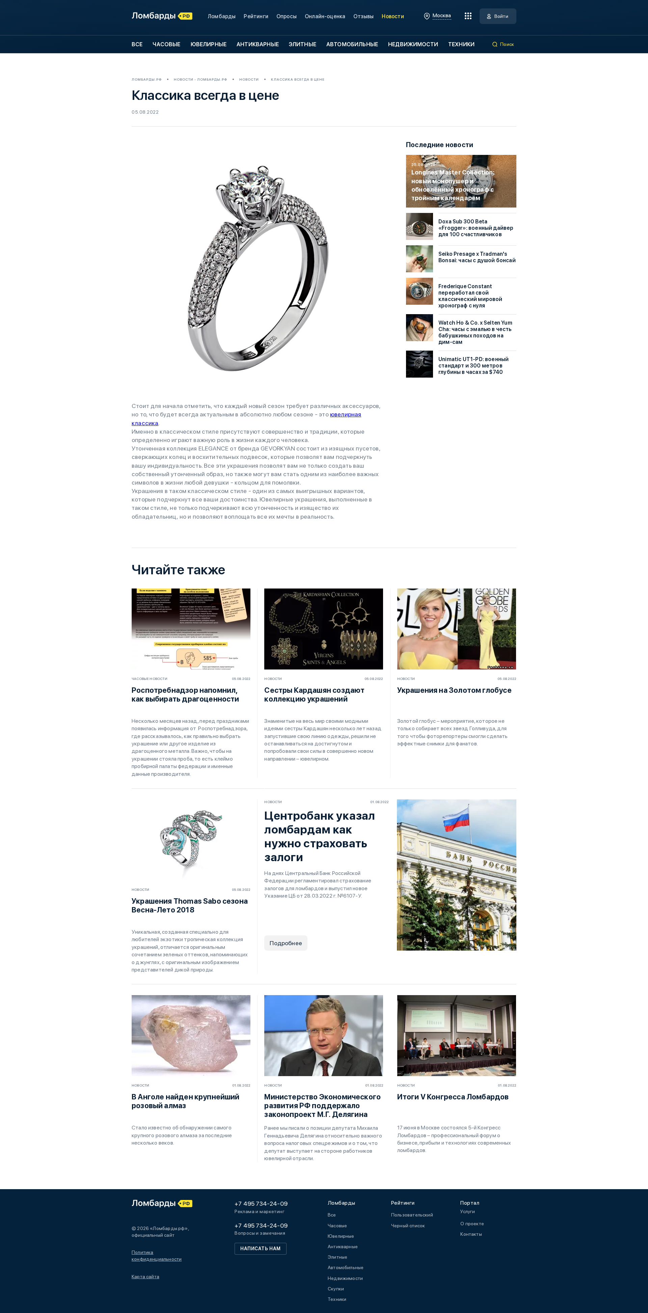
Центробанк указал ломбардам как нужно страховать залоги (319, 836)
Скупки (336, 1288)
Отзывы (363, 16)
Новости (393, 16)
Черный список (408, 1225)
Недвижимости (413, 44)
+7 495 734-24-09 (261, 1203)
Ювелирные (208, 44)
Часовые (166, 44)
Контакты (471, 1234)
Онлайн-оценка (325, 16)
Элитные (302, 44)
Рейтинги (256, 16)
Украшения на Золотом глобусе (454, 690)
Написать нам (260, 1248)
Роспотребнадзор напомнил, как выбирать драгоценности (185, 694)
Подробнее (286, 943)
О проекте (472, 1223)
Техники (461, 44)
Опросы (286, 16)
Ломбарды (222, 16)
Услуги (467, 1211)
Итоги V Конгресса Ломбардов (453, 1096)
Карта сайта (145, 1276)
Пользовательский (412, 1215)
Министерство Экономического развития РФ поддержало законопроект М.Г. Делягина (322, 1105)
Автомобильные (352, 44)
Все (137, 44)
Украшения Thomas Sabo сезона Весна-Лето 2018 (190, 905)
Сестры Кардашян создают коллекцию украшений (314, 694)
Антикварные (258, 44)
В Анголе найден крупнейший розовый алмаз (186, 1101)
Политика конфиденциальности (157, 1256)
